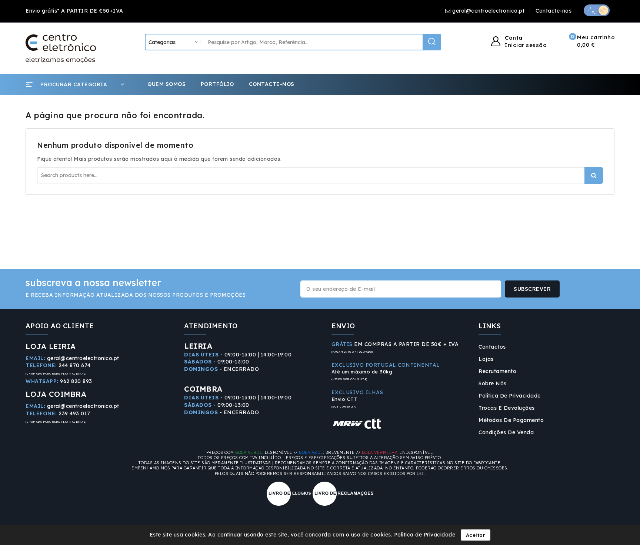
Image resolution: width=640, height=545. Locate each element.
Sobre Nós (493, 383)
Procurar (593, 175)
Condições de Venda (506, 432)
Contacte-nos (553, 10)
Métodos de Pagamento (511, 420)
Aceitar (476, 535)
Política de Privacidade (510, 395)
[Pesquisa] (432, 42)
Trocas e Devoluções (507, 408)
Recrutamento (497, 371)
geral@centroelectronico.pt (488, 10)
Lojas (486, 359)
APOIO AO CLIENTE (60, 326)
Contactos (492, 346)
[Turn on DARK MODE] (597, 10)
